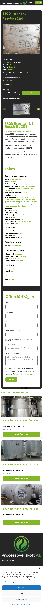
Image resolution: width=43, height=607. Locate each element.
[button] (40, 568)
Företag (8, 303)
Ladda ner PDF (11, 93)
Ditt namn (9, 312)
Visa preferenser (21, 599)
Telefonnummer (12, 330)
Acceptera (21, 587)
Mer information (21, 434)
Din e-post (9, 321)
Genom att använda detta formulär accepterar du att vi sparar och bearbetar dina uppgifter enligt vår (20, 371)
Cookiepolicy (16, 604)
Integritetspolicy (25, 604)
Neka (21, 593)
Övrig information (12, 353)
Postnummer (10, 344)
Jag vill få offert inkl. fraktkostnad (20, 340)
